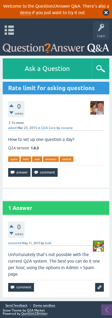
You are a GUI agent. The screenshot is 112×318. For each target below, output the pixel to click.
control (66, 159)
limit (26, 159)
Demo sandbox (44, 305)
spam (13, 159)
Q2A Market (36, 310)
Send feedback (16, 305)
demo (25, 12)
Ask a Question (47, 68)
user (37, 159)
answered (14, 243)
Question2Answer (34, 314)
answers (51, 159)
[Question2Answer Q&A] (56, 46)
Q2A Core (48, 128)
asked (12, 128)
